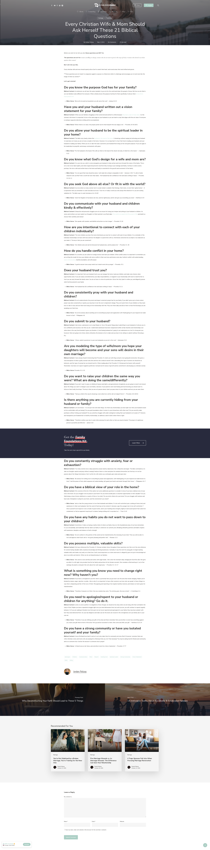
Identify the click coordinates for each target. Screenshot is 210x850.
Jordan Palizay (90, 42)
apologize (67, 657)
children (75, 657)
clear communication (70, 260)
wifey (71, 660)
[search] (158, 5)
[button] (137, 443)
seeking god (104, 657)
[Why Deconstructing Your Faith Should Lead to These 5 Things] (52, 699)
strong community (125, 657)
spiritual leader (114, 657)
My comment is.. (68, 797)
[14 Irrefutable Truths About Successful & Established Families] (157, 699)
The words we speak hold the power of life (125, 214)
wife (66, 660)
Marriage (100, 18)
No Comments (112, 42)
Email (93, 821)
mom (91, 657)
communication (83, 657)
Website (122, 821)
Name (66, 821)
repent (96, 657)
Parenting (109, 18)
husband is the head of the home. (103, 138)
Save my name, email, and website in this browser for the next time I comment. (86, 830)
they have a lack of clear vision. (131, 115)
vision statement (137, 657)
